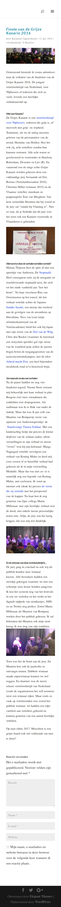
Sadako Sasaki (14, 307)
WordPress (42, 901)
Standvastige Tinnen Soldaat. (24, 427)
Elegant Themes (41, 896)
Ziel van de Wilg (43, 332)
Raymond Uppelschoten (24, 38)
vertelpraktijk (13, 42)
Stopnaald (45, 272)
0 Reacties (28, 42)
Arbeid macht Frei (17, 361)
